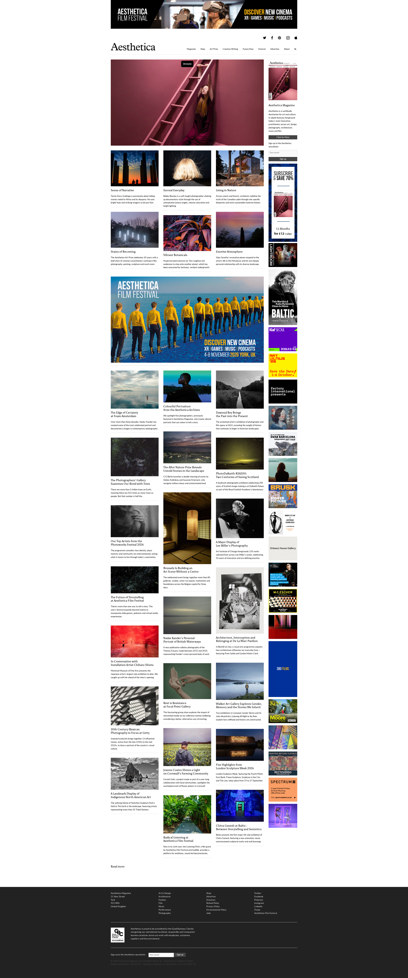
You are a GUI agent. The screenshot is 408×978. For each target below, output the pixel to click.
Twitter (257, 893)
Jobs (208, 913)
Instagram (259, 903)
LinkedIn (258, 906)
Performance (165, 910)
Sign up (283, 159)
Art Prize (214, 49)
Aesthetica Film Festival (265, 913)
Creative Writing (230, 49)
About (287, 49)
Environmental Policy (216, 910)
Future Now (248, 49)
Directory (210, 900)
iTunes (257, 910)
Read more (117, 866)
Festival (262, 49)
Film (161, 903)
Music (161, 906)
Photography (165, 913)
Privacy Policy (213, 906)
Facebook (258, 896)
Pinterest (258, 900)
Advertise (274, 49)
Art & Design (165, 893)
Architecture (165, 896)
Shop (202, 49)
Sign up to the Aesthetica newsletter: (128, 954)
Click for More (283, 137)
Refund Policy (212, 903)
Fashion (162, 900)
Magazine (191, 49)
